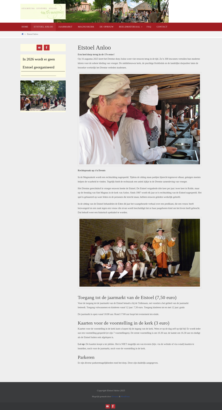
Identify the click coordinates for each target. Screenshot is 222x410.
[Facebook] (47, 48)
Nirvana (115, 396)
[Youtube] (39, 48)
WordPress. (125, 396)
